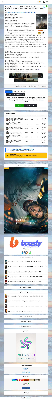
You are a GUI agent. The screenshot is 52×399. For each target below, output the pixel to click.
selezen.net (26, 368)
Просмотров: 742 (35, 86)
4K (34, 12)
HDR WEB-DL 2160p (29, 12)
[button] (45, 2)
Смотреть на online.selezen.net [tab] (16, 94)
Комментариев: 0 (22, 86)
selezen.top (26, 369)
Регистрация (30, 105)
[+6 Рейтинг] (45, 7)
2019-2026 (28, 397)
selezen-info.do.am (26, 372)
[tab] (8, 91)
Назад (44, 86)
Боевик (18, 12)
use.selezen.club (26, 371)
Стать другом (26, 388)
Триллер (22, 12)
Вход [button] (19, 105)
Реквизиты (26, 248)
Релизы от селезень (10, 12)
